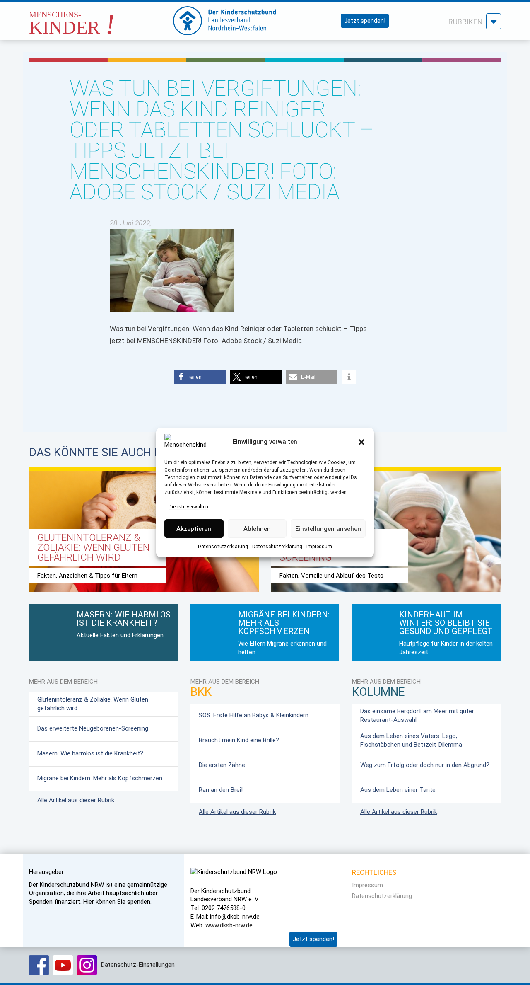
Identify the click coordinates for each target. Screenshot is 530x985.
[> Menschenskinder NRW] (93, 18)
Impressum (319, 547)
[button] (361, 442)
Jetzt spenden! (364, 20)
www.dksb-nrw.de (229, 925)
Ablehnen (257, 528)
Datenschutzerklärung (223, 547)
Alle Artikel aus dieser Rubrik (75, 800)
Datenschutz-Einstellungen (138, 964)
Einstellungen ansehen (328, 528)
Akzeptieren (193, 528)
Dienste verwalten (188, 507)
